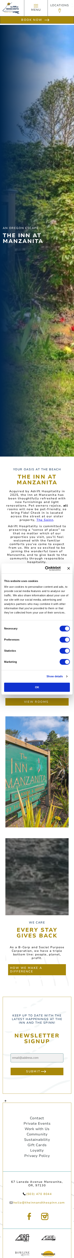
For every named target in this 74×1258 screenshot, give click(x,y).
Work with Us (37, 1129)
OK (37, 687)
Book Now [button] (31, 20)
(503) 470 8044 (39, 1194)
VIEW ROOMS (36, 702)
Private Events (37, 1124)
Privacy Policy (37, 1156)
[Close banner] (68, 568)
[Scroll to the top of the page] (5, 1100)
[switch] (65, 640)
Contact (37, 1118)
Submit (33, 1071)
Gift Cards (37, 1145)
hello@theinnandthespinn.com (39, 1203)
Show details (55, 676)
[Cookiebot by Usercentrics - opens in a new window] (46, 568)
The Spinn (44, 520)
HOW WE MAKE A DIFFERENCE (26, 969)
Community (37, 1135)
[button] (59, 8)
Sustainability (37, 1140)
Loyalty (37, 1151)
